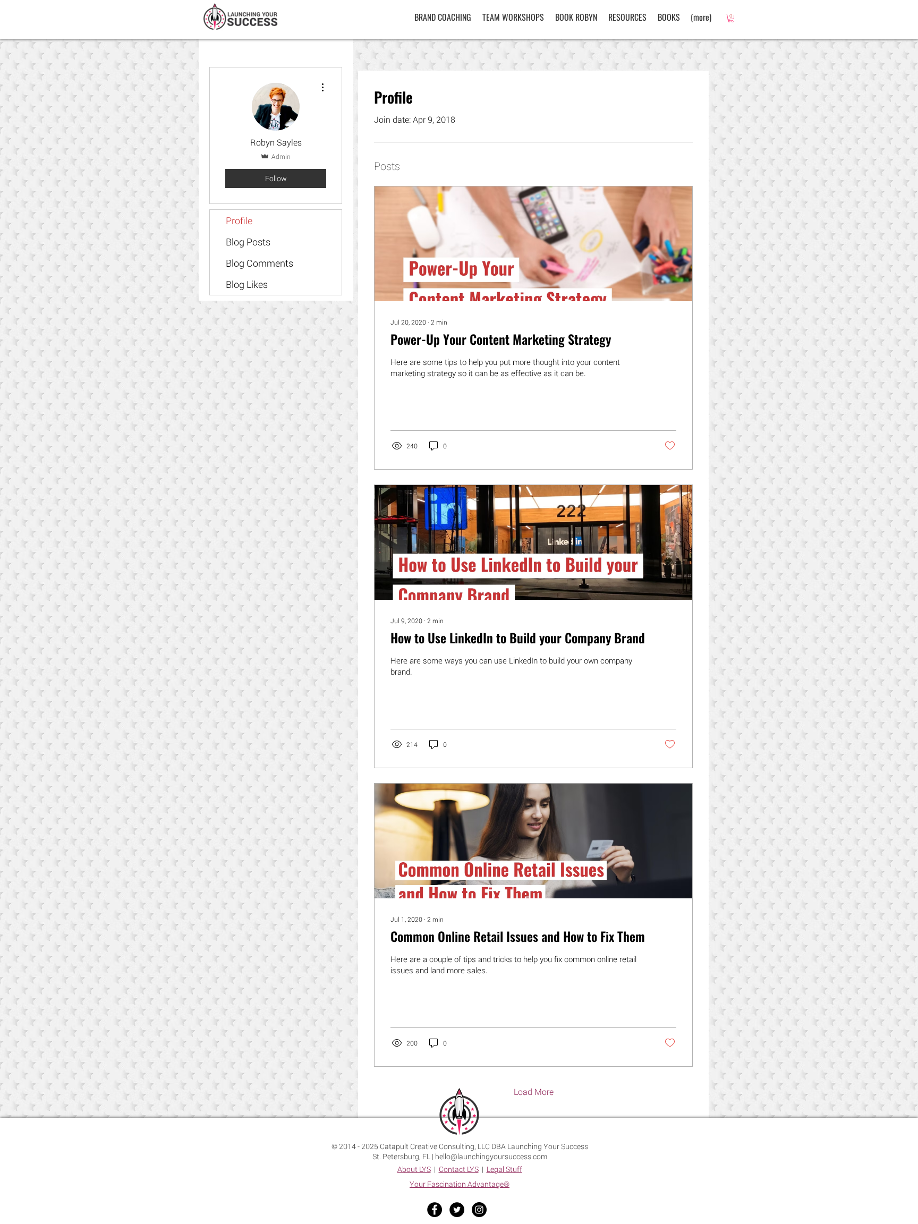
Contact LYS (459, 1169)
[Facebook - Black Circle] (434, 1209)
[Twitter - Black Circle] (456, 1209)
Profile (239, 220)
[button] (627, 17)
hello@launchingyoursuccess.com (491, 1156)
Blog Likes (247, 284)
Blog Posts (248, 241)
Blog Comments (259, 263)
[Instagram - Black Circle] (479, 1209)
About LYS (414, 1169)
